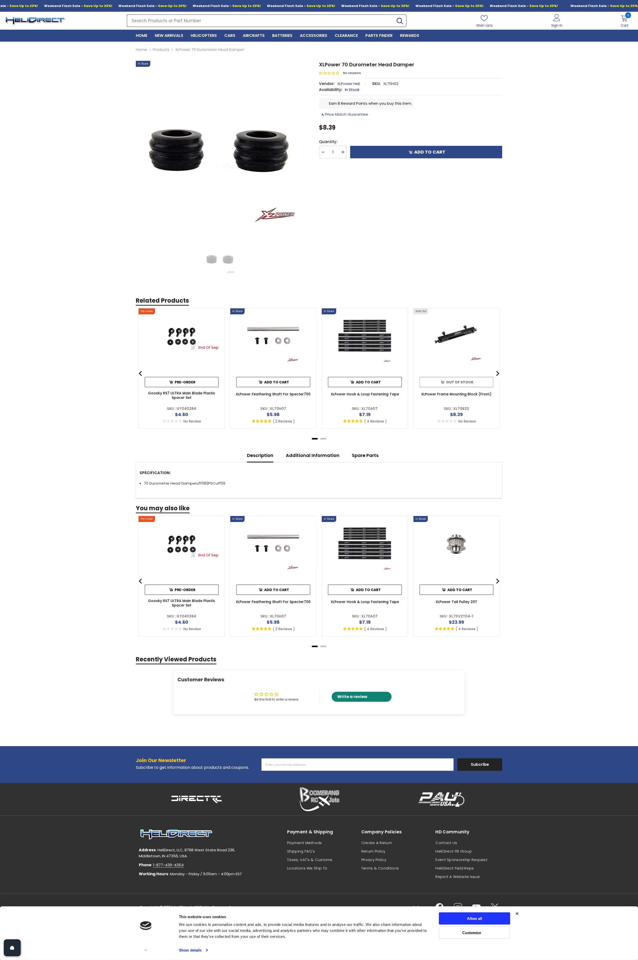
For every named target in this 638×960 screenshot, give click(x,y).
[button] (331, 73)
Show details (190, 950)
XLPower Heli (348, 83)
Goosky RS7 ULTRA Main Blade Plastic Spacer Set (181, 395)
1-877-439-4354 (168, 865)
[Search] (266, 21)
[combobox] (260, 21)
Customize (471, 932)
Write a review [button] (352, 696)
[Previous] (141, 373)
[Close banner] (517, 913)
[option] (220, 145)
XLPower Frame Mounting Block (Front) (456, 394)
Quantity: (328, 141)
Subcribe (480, 764)
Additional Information (312, 455)
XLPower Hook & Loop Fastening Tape (365, 394)
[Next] (497, 373)
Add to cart (430, 152)
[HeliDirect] (197, 799)
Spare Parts (365, 455)
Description (260, 455)
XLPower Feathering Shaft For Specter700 (273, 394)
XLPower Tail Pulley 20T (456, 602)
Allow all (474, 918)
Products (161, 49)
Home (141, 49)
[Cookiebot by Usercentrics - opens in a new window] (146, 950)
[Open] (12, 947)
